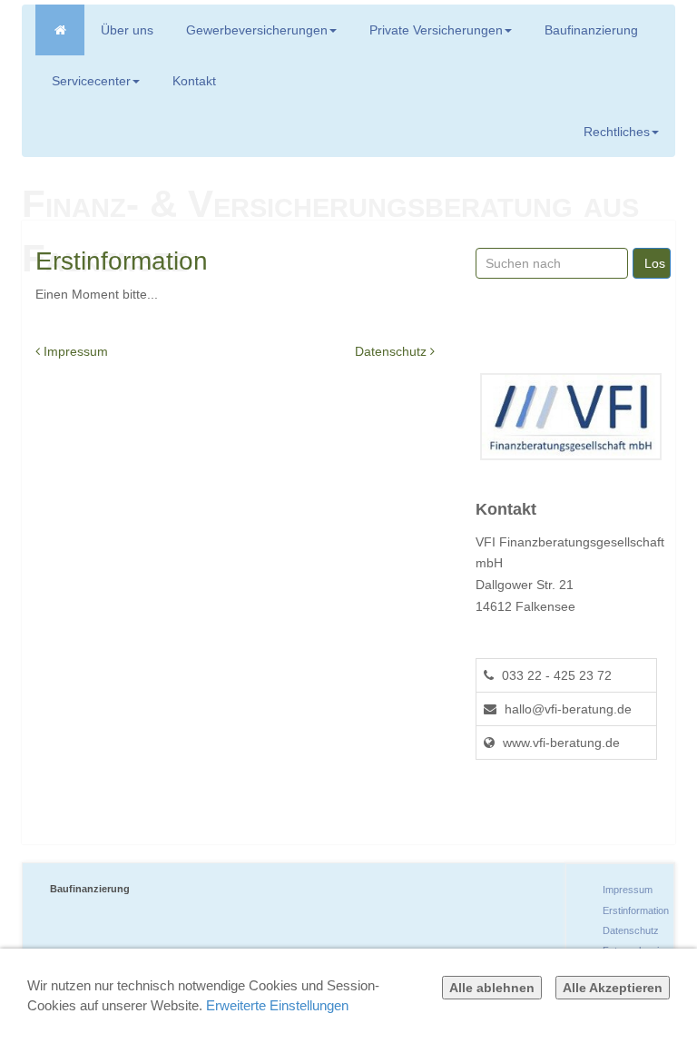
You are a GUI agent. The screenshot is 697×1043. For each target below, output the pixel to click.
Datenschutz (391, 351)
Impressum (74, 351)
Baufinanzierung (591, 30)
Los (654, 263)
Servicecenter (91, 81)
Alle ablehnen (492, 987)
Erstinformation (636, 910)
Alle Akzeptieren (613, 987)
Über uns (127, 30)
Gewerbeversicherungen (257, 30)
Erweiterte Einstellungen (277, 1005)
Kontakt (194, 81)
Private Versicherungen (436, 30)
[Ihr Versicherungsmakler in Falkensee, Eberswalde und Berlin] (59, 30)
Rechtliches (617, 131)
